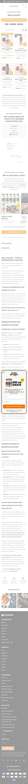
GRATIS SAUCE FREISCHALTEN (14, 406)
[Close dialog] (3, 372)
